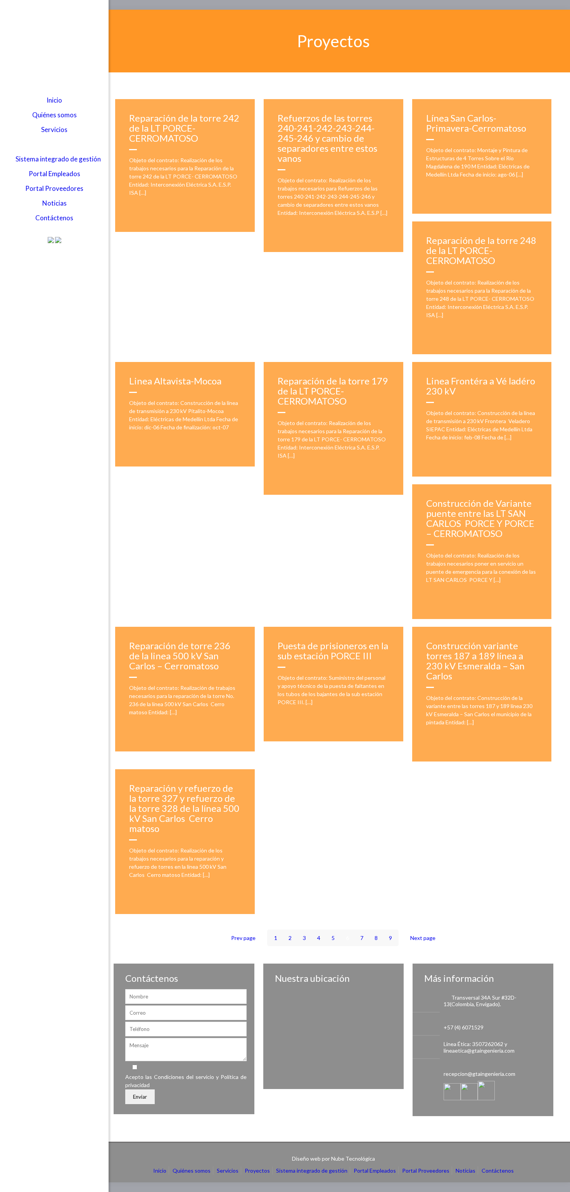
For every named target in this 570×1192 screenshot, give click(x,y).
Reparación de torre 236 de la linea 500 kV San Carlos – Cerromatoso (179, 655)
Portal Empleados (375, 1170)
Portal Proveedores (425, 1170)
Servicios (227, 1170)
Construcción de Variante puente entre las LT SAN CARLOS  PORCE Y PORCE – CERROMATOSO (480, 518)
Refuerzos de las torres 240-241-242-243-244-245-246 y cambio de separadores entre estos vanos (327, 138)
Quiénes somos (192, 1170)
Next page (422, 938)
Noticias (465, 1170)
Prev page (243, 938)
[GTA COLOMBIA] (54, 46)
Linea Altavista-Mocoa (175, 380)
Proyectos (257, 1170)
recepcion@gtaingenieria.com (479, 1073)
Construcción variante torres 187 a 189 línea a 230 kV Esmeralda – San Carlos (475, 660)
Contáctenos (498, 1170)
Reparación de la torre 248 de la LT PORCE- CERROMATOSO (481, 250)
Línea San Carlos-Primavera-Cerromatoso (476, 123)
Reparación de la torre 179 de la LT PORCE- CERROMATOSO (333, 390)
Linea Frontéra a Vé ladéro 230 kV (480, 385)
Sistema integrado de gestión (311, 1170)
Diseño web (306, 1158)
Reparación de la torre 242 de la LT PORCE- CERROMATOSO (184, 128)
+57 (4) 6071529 (464, 1027)
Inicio (159, 1170)
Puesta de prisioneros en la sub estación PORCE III (333, 650)
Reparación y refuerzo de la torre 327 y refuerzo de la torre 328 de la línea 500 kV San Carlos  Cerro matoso (184, 808)
